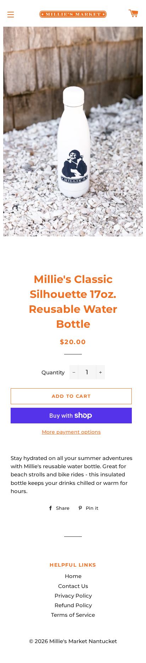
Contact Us (73, 586)
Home (73, 576)
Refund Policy (73, 605)
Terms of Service (73, 614)
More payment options (71, 432)
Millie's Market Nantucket (83, 641)
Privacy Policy (73, 595)
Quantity (52, 372)
